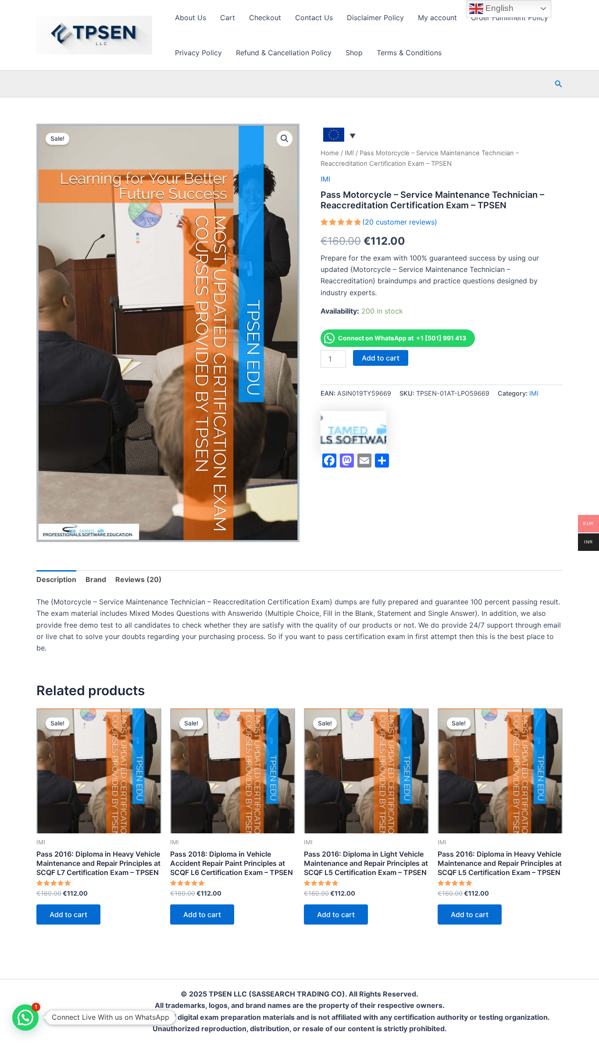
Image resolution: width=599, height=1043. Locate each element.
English (498, 8)
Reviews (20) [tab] (138, 579)
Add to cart (380, 358)
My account (437, 17)
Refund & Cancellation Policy (284, 52)
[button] (559, 84)
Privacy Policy (198, 52)
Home (330, 153)
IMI (349, 153)
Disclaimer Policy (375, 17)
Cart (227, 17)
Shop (354, 52)
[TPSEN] (353, 432)
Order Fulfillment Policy (509, 17)
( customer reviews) (399, 222)
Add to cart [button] (68, 914)
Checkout (265, 17)
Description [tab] (56, 579)
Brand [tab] (96, 579)
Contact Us (314, 17)
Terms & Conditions (409, 52)
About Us (190, 17)
